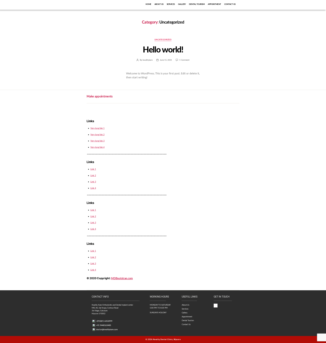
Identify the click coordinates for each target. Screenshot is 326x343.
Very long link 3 (97, 141)
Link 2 (93, 175)
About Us (159, 4)
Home (148, 4)
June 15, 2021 (166, 60)
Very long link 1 (97, 128)
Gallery (182, 4)
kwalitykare (148, 60)
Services (171, 4)
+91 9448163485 (103, 325)
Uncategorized (162, 40)
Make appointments (100, 96)
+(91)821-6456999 (104, 321)
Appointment (214, 4)
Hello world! (163, 50)
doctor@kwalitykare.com (107, 329)
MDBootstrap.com (122, 278)
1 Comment (184, 60)
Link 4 (93, 188)
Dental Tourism (197, 4)
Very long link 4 (97, 147)
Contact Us (230, 4)
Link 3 (93, 182)
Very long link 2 (97, 135)
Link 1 (93, 169)
